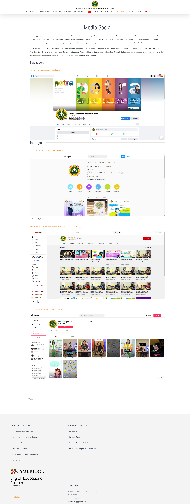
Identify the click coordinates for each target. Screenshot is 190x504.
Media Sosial (17, 497)
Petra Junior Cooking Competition (25, 455)
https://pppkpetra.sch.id (79, 502)
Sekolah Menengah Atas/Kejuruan (82, 449)
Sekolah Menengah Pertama (80, 443)
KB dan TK (73, 431)
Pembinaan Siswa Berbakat (22, 431)
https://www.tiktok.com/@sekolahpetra (46, 309)
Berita (14, 491)
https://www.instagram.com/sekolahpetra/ (47, 150)
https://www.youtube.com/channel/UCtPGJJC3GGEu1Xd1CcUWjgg (55, 227)
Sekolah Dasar (75, 437)
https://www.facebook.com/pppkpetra (45, 70)
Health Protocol (18, 460)
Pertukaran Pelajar (19, 443)
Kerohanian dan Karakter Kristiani (25, 437)
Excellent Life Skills (19, 449)
